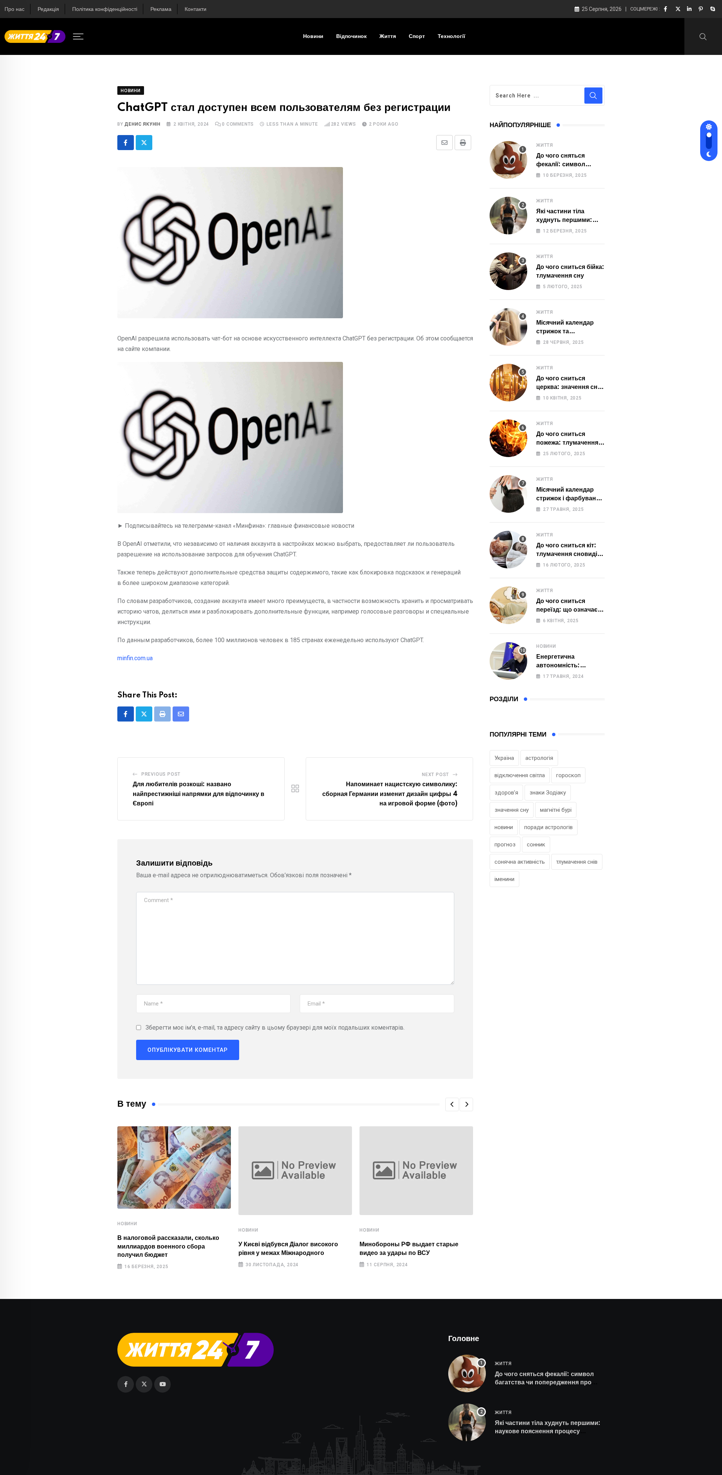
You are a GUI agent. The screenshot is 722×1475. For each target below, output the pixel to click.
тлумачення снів (577, 861)
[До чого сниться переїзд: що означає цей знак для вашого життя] (508, 605)
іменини (504, 879)
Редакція (48, 9)
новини (503, 827)
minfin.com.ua (135, 658)
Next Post (435, 774)
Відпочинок (351, 36)
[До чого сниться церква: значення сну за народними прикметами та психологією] (508, 382)
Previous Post (160, 774)
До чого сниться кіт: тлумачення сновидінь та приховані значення (570, 554)
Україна (504, 758)
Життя (387, 36)
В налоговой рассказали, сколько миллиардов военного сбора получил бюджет (168, 1246)
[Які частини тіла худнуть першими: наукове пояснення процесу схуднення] (508, 215)
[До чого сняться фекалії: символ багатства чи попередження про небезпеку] (508, 160)
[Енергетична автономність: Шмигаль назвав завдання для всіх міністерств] (508, 661)
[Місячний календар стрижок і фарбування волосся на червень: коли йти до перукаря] (508, 494)
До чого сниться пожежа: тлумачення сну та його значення (567, 442)
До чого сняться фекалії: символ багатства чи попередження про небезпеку (544, 1382)
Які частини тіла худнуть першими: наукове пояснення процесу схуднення (548, 1431)
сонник (536, 844)
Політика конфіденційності (104, 9)
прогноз (505, 844)
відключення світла (519, 775)
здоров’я (506, 792)
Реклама (160, 9)
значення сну (511, 810)
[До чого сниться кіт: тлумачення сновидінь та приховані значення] (508, 549)
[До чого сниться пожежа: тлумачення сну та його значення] (508, 438)
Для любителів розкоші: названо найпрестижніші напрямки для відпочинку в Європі (198, 794)
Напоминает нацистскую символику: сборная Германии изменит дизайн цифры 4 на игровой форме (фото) (390, 794)
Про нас (14, 9)
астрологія (539, 758)
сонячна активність (519, 861)
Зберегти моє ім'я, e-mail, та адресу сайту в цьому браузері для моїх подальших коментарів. (275, 1027)
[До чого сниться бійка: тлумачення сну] (508, 271)
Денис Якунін (142, 124)
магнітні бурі (556, 810)
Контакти (195, 9)
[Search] (703, 36)
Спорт (417, 36)
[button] (452, 1104)
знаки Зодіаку (547, 792)
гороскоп (568, 775)
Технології (451, 36)
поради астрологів (548, 827)
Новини (313, 36)
